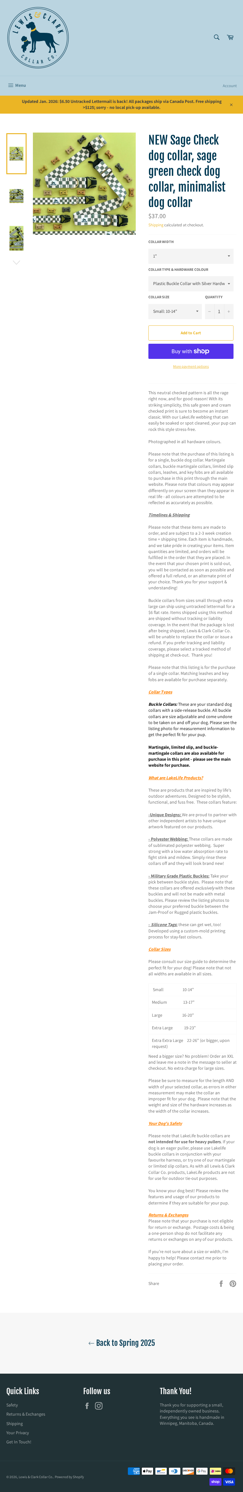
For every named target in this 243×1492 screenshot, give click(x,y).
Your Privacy (17, 1433)
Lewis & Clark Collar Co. (36, 1477)
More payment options (191, 366)
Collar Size (159, 296)
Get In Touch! (18, 1442)
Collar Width (161, 241)
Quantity (213, 296)
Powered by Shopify (69, 1477)
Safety (12, 1405)
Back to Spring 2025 (125, 1343)
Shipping (155, 225)
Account (230, 85)
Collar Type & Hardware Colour (178, 269)
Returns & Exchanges (25, 1414)
